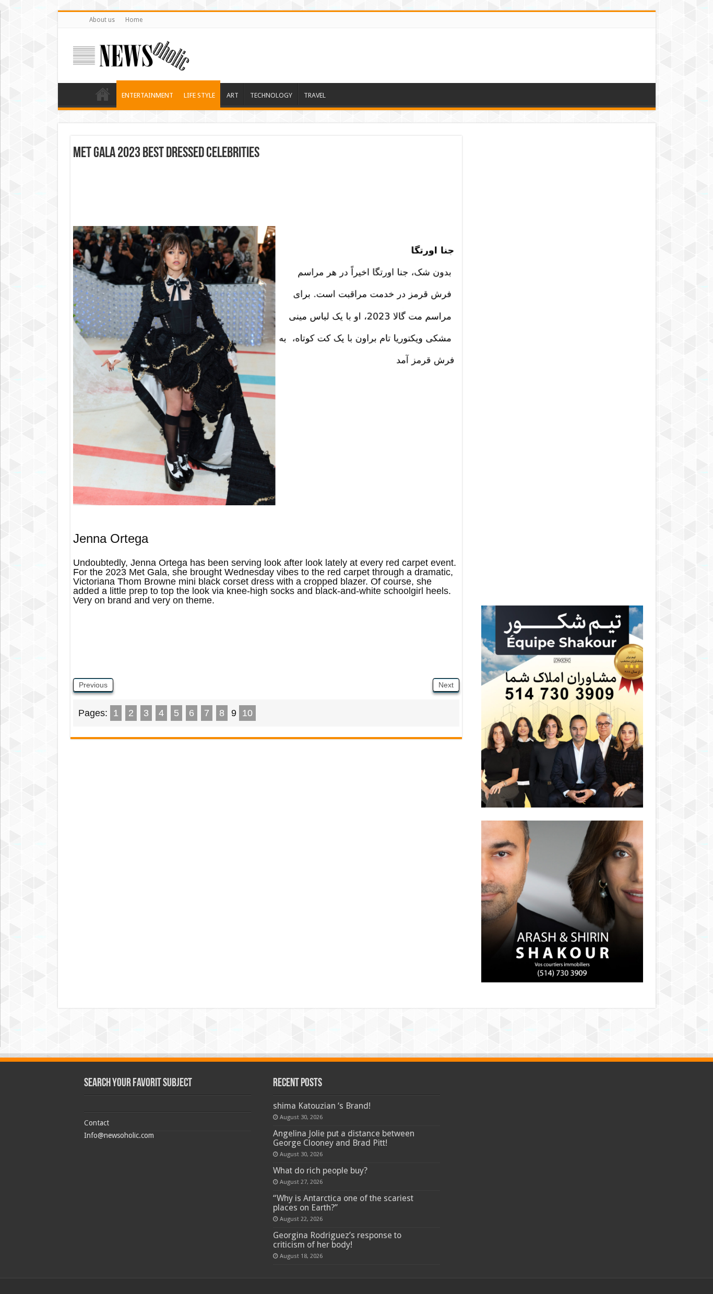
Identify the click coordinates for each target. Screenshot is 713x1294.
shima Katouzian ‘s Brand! (322, 1106)
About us (102, 19)
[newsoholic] (131, 53)
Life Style (199, 95)
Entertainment (147, 95)
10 (247, 713)
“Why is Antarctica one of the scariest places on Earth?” (343, 1203)
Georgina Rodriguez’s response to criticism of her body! (337, 1240)
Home (133, 19)
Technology (271, 95)
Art (233, 95)
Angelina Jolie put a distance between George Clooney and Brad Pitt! (343, 1138)
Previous (93, 685)
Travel (315, 95)
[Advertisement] (266, 197)
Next (446, 685)
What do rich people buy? (320, 1171)
